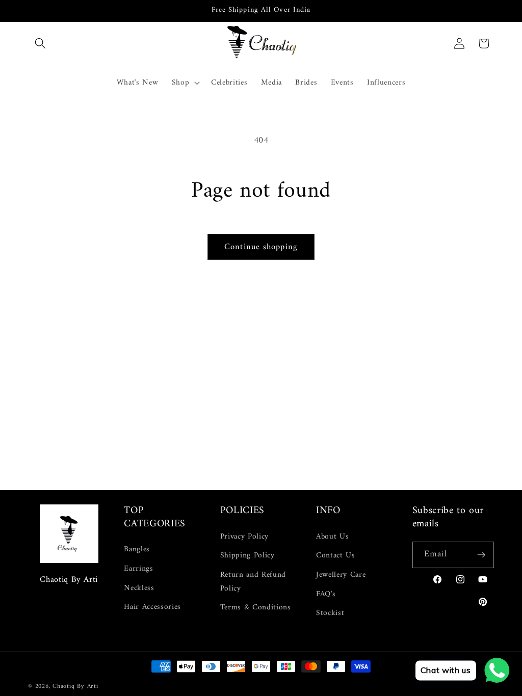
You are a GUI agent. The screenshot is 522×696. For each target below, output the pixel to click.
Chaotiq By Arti (75, 686)
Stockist (330, 613)
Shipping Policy (247, 556)
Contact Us (335, 556)
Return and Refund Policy (253, 582)
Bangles (137, 549)
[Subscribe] (481, 555)
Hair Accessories (152, 607)
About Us (332, 537)
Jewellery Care (341, 575)
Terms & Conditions (255, 607)
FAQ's (325, 594)
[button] (40, 43)
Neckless (139, 588)
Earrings (138, 569)
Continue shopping (261, 246)
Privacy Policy (244, 537)
